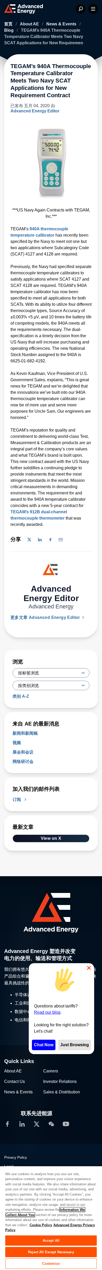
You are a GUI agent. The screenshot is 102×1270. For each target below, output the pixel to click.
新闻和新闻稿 (25, 733)
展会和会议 (23, 752)
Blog (9, 30)
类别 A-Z (21, 696)
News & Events (61, 24)
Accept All (51, 1240)
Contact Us (14, 1081)
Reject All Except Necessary (51, 1252)
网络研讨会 (23, 761)
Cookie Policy (41, 1225)
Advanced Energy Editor (34, 111)
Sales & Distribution (61, 1092)
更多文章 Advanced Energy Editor (45, 617)
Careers (50, 1071)
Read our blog (47, 1012)
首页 (9, 24)
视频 (17, 742)
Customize (51, 1264)
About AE (30, 24)
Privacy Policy (15, 1157)
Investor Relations (60, 1081)
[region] (51, 1218)
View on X (51, 838)
